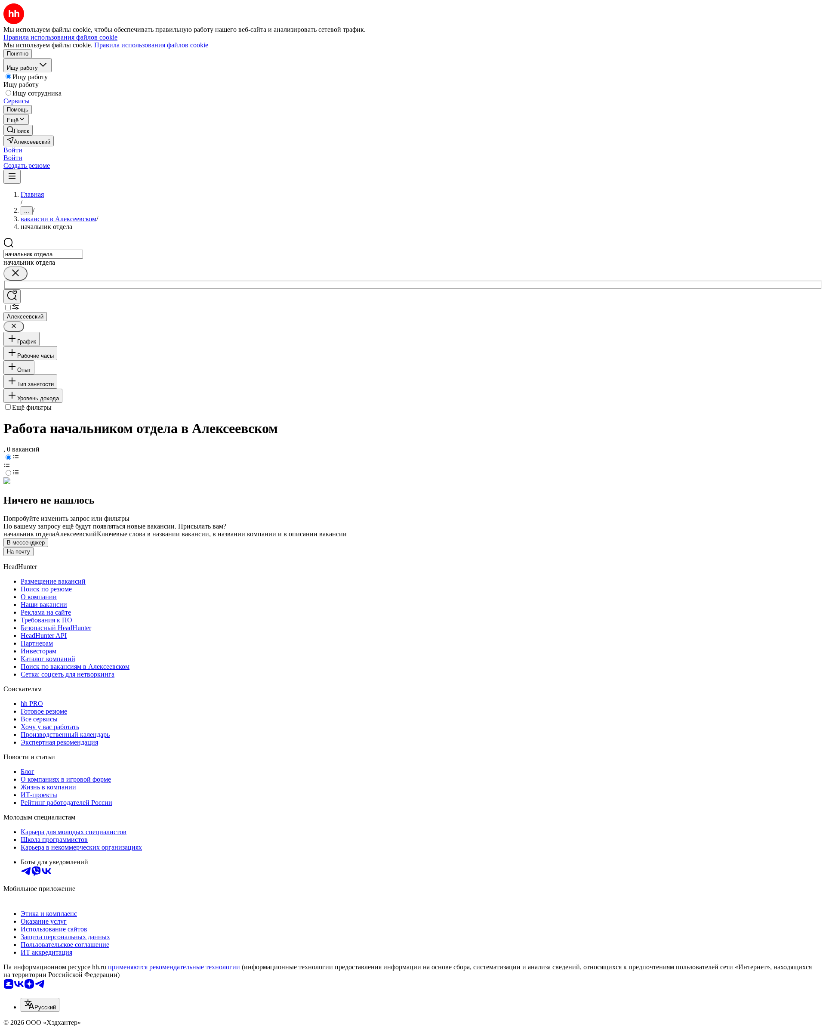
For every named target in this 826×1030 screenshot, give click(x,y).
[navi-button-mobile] (12, 177)
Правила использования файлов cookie (151, 45)
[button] (12, 150)
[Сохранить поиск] (12, 296)
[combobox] (43, 254)
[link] (18, 130)
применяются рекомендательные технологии (174, 967)
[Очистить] (15, 273)
